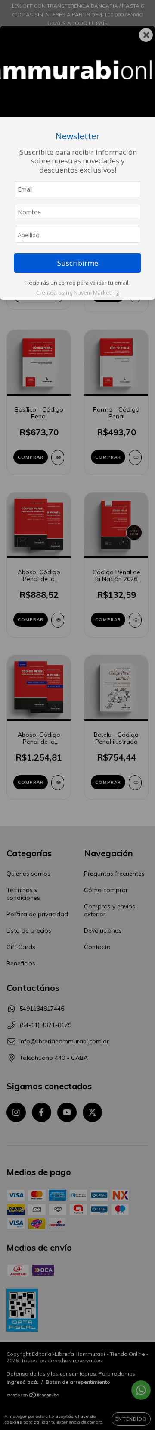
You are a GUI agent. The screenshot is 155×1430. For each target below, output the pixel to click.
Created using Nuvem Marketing (77, 292)
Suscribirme (77, 263)
